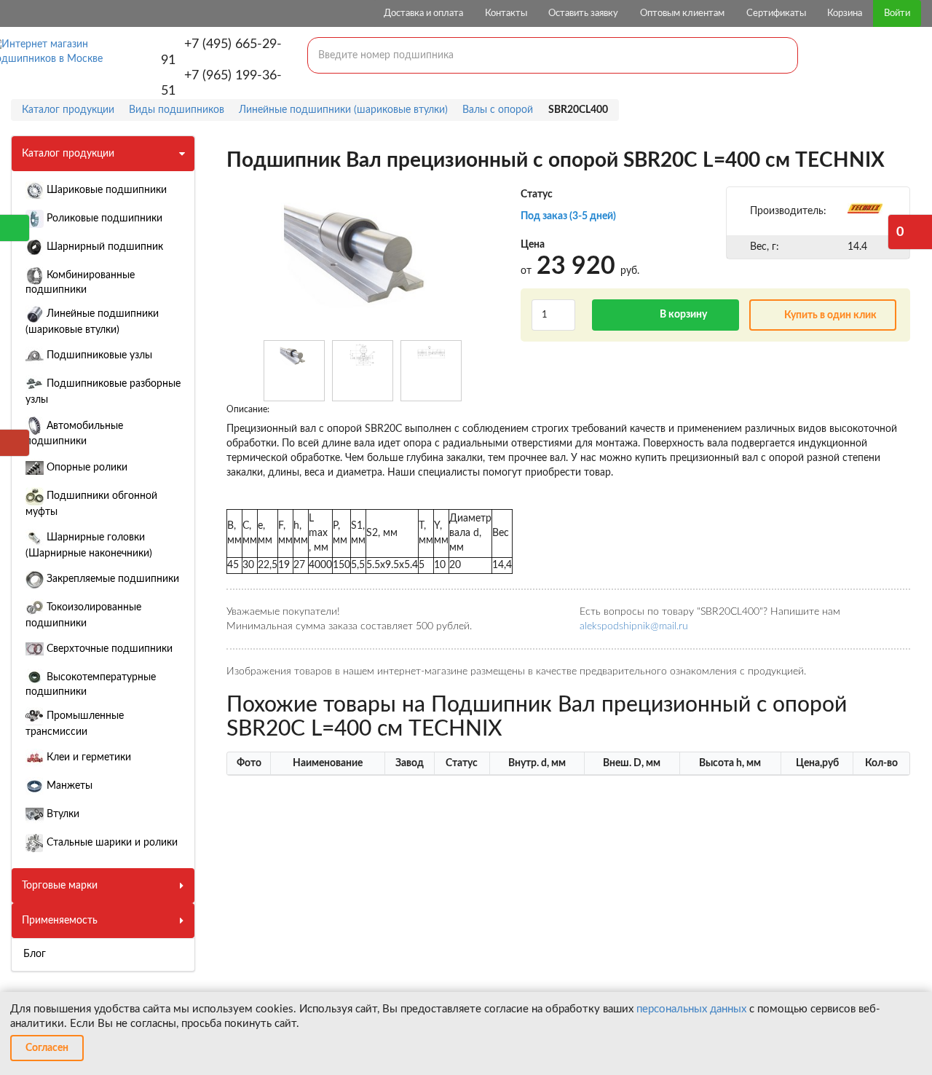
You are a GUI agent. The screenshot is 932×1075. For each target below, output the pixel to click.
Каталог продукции (68, 154)
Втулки (61, 814)
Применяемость (60, 920)
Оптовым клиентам (682, 13)
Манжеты (68, 786)
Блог (34, 954)
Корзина (844, 13)
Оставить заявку (583, 13)
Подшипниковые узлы (98, 355)
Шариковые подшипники (105, 190)
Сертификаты (776, 13)
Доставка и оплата (423, 13)
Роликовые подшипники (103, 218)
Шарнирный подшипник (103, 247)
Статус (537, 194)
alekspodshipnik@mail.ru (634, 626)
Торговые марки (60, 886)
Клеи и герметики (87, 757)
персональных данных (691, 1009)
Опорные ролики (85, 467)
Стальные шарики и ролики (111, 843)
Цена (533, 245)
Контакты (506, 13)
